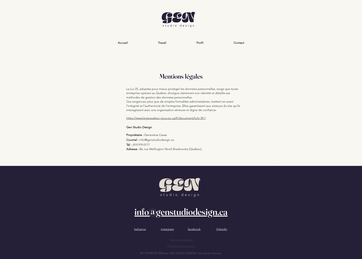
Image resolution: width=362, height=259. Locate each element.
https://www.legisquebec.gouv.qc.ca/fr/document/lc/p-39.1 (166, 118)
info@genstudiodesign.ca (156, 140)
